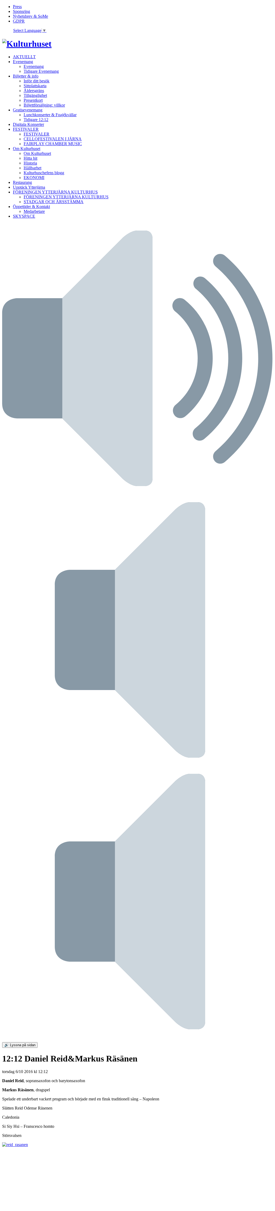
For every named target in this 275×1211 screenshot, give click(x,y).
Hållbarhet (32, 168)
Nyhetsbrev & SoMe (30, 16)
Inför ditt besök (36, 81)
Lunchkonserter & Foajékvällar (50, 114)
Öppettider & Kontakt (31, 206)
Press (17, 6)
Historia (30, 163)
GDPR (19, 21)
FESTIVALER (26, 129)
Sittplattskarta (35, 85)
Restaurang (22, 182)
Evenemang (23, 61)
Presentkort (33, 100)
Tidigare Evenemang (41, 71)
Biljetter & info (25, 76)
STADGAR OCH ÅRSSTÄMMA (54, 201)
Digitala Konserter (28, 124)
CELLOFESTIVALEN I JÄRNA (53, 139)
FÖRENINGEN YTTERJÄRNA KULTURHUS (55, 192)
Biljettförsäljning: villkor (44, 105)
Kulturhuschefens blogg (44, 172)
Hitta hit (30, 158)
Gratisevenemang (27, 110)
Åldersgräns (34, 90)
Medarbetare (34, 211)
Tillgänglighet (35, 95)
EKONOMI (34, 177)
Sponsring (21, 11)
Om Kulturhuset (26, 148)
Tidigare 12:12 (36, 119)
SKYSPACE (24, 216)
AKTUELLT (24, 56)
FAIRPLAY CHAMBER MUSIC (53, 143)
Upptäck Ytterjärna (29, 187)
